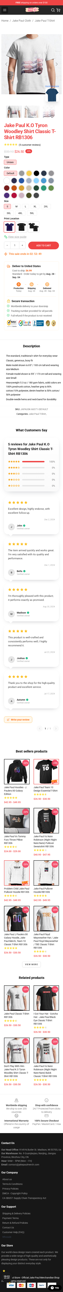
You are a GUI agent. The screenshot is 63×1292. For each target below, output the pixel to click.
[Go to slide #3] (49, 112)
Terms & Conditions (12, 1184)
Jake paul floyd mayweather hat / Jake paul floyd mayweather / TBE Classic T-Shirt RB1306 (46, 941)
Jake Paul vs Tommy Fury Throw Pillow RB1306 (15, 839)
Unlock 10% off (7, 1277)
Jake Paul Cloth (21, 20)
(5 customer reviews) (30, 144)
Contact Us (8, 1227)
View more (31, 964)
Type (6, 157)
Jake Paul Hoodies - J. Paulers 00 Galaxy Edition (15, 790)
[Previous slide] (6, 64)
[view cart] (58, 10)
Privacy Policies (10, 1188)
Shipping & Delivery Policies (16, 1213)
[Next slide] (56, 64)
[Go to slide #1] (14, 112)
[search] (53, 10)
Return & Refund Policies (15, 1223)
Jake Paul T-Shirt (45, 20)
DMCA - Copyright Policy (15, 1193)
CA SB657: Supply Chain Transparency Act (24, 1198)
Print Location (11, 218)
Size (6, 201)
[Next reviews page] (56, 729)
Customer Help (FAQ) (13, 1232)
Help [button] (57, 1288)
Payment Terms (10, 1218)
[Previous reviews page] (40, 729)
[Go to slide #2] (32, 112)
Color (7, 167)
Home (4, 20)
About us (7, 1179)
